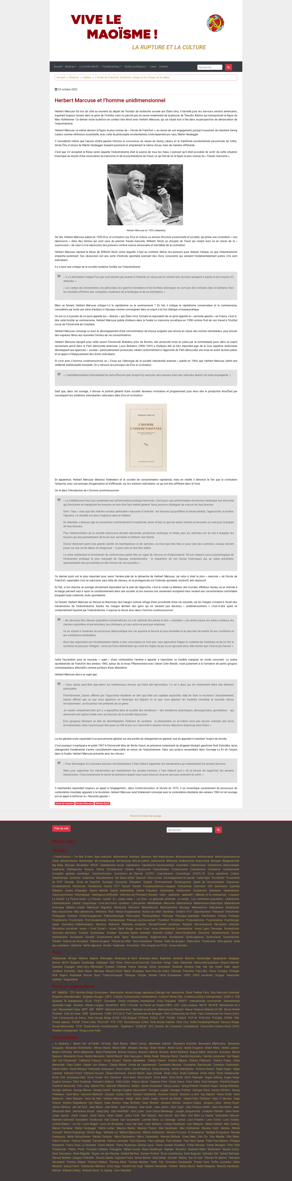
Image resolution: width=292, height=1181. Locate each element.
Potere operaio (61, 1022)
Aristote (164, 1052)
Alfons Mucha (102, 1047)
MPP (85, 1009)
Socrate (172, 1157)
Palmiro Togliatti (81, 1140)
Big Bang (57, 865)
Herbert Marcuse (84, 803)
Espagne (69, 966)
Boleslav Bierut (169, 1056)
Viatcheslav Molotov (93, 1166)
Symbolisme (213, 937)
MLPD (203, 1005)
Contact (163, 66)
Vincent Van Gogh (132, 1166)
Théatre (56, 941)
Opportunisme (202, 911)
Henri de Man (93, 1098)
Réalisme (114, 924)
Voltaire (173, 1166)
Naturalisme (216, 907)
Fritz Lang (83, 1085)
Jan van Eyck (80, 1107)
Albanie (83, 958)
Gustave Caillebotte (144, 1094)
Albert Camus (138, 1043)
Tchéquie (130, 975)
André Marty (212, 1047)
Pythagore (116, 1149)
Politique (233, 915)
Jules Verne (232, 1111)
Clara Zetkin (74, 1064)
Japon (235, 966)
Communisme (231, 869)
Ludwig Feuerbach (174, 1124)
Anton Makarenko (84, 1052)
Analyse (70, 66)
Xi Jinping (106, 1170)
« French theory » (62, 856)
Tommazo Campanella (178, 1162)
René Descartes (61, 1153)
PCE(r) (154, 1017)
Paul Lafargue (156, 1140)
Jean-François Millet (197, 1107)
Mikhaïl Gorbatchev (153, 1132)
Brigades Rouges (93, 996)
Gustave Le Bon (189, 1094)
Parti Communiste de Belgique (144, 1013)
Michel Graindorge (74, 1132)
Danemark (186, 962)
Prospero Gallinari (97, 1149)
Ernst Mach (160, 1077)
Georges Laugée (158, 1090)
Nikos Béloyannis (124, 1136)
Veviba (107, 945)
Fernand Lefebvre (103, 1081)
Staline (183, 1157)
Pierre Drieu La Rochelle (81, 1145)
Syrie (97, 975)
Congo (167, 962)
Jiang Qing (102, 1111)
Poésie (222, 915)
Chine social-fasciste (136, 962)
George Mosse (82, 1090)
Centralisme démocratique (223, 865)
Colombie (156, 962)
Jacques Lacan (212, 1102)
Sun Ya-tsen (195, 1157)
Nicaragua (138, 971)
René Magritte (81, 1153)
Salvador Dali (210, 1153)
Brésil (65, 962)
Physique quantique (187, 915)
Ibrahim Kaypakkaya (75, 1102)
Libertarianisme (61, 903)
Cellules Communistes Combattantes (135, 996)
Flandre (136, 886)
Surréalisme (176, 937)
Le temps (183, 899)
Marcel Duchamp (62, 1128)
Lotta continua (189, 1005)
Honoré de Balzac (170, 1098)
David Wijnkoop (141, 1069)
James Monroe (61, 1107)
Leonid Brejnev (61, 1124)
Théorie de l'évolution (75, 941)
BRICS (94, 865)
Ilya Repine (95, 1102)
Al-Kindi (106, 1043)
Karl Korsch (166, 1115)
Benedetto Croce (73, 1056)
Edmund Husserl (94, 1073)
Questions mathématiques (78, 924)
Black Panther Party (197, 992)
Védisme (76, 945)
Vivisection (132, 945)
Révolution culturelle (226, 924)
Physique (167, 915)
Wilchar (56, 1170)
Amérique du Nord (126, 958)
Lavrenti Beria (150, 1119)
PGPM (228, 1017)
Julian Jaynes (60, 1115)
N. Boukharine (196, 1132)
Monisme (134, 907)
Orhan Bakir (189, 1136)
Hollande (177, 966)
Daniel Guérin (60, 1069)
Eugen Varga (231, 1077)
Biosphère (83, 865)
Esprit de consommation (208, 882)
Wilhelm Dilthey (71, 1170)
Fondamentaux (111, 66)
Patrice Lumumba (117, 1140)
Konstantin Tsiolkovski (89, 1119)
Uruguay (219, 975)
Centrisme (58, 869)
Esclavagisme (182, 882)
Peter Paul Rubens (217, 1140)
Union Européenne (170, 975)
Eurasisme (233, 882)
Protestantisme (195, 920)
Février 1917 (111, 886)
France (132, 966)
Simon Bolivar (143, 1157)
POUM (76, 1022)
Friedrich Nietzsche (64, 1085)
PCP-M (192, 1017)
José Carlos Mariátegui (159, 1111)
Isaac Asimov (112, 1102)
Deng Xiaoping (161, 1069)
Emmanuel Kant (76, 1077)
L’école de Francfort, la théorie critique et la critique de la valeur (132, 77)
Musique (184, 907)
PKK (236, 1017)
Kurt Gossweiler (130, 1119)
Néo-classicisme (62, 911)
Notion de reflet (151, 911)
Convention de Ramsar (128, 873)
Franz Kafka (193, 1081)
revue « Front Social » (93, 928)
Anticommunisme (186, 856)
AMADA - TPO (66, 992)
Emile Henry (207, 1073)
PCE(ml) (143, 1017)
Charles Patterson (200, 1060)
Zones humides (178, 945)
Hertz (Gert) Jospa (146, 1098)
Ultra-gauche (224, 941)
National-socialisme (144, 1009)
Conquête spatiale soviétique (70, 873)
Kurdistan (69, 971)
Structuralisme (139, 937)
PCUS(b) (217, 1017)
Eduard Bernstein (116, 1073)
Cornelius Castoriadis (226, 1064)
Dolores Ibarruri (205, 1069)
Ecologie (108, 882)
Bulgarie (75, 962)
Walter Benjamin (205, 1166)
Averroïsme (203, 860)
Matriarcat (93, 907)
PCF (162, 1017)
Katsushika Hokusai (227, 1115)
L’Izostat (132, 1005)
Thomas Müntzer (138, 1162)
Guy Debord (208, 1094)
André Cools (175, 1047)
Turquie (142, 975)
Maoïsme (169, 903)
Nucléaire (168, 911)
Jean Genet (145, 1107)
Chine (119, 962)
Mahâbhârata (154, 903)
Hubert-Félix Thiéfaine (197, 1098)
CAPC (108, 996)
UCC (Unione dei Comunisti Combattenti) (174, 1026)
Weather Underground (65, 1030)
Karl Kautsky (148, 1115)
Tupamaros (127, 1026)
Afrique (72, 958)
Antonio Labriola (148, 1052)
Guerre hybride (99, 890)
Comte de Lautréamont (142, 1064)
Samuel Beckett (61, 1157)
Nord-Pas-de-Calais (157, 971)
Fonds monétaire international (136, 1001)
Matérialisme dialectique (208, 903)
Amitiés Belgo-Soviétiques (92, 992)
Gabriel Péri (98, 1085)
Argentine (165, 958)
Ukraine (153, 975)
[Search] (228, 67)
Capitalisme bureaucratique (158, 865)
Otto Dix (203, 1136)
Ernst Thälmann (194, 1077)
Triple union (193, 941)
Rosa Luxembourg (171, 1153)
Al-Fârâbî (94, 1043)
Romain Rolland (150, 1153)
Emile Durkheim (189, 1073)
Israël (218, 966)
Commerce (214, 869)
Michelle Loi (110, 1132)
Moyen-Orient (114, 971)
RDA (54, 975)
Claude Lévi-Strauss (95, 1064)
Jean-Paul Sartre (222, 1107)
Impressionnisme (62, 894)
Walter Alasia (187, 1166)
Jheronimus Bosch (83, 1111)
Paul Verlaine (174, 1140)
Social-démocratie (63, 1026)
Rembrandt (214, 1149)
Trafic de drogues (174, 941)
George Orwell (101, 1090)
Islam (162, 894)
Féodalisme (95, 886)
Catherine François (90, 1060)
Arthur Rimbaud (179, 1052)
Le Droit (142, 899)
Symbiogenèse (195, 937)
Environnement (163, 882)
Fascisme (110, 1001)
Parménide (99, 1140)
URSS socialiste (203, 975)
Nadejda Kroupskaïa (217, 1132)
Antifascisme (205, 856)
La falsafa (58, 899)
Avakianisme (186, 860)
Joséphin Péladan (212, 1111)
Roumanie (75, 975)
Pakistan (176, 971)
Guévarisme (167, 890)
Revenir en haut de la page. (146, 815)
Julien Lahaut (115, 1115)
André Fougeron (193, 1047)
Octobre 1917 (184, 911)
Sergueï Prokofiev (83, 1157)
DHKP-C (229, 996)
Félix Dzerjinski (82, 1081)
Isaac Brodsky (131, 1102)
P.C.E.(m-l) (119, 1013)
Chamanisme (74, 869)
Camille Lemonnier (214, 1056)
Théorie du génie (100, 941)
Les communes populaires (207, 899)
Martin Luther (106, 1128)
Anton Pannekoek (106, 1052)
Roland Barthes (130, 1153)
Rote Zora (182, 1022)
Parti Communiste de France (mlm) (218, 1013)
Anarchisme (117, 992)
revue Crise (142, 928)
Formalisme (185, 886)
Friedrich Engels (229, 1081)
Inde (198, 966)
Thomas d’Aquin (76, 1162)
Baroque (216, 860)
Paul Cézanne (138, 1140)
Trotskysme (209, 941)
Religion (187, 924)
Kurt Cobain (112, 1119)
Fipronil (125, 886)
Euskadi (109, 966)
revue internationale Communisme (172, 928)
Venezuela (233, 975)
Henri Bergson (74, 1098)
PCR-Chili (204, 1017)
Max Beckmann (168, 1128)
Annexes (146, 856)
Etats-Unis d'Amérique (90, 966)
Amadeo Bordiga (138, 1047)
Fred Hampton (210, 1081)
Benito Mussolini (95, 1056)
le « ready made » (124, 899)
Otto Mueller (217, 1136)
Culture (87, 77)
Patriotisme (232, 911)
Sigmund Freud (124, 1157)
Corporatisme (165, 873)
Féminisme (79, 886)
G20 (210, 886)
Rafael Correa (132, 1149)
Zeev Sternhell (122, 1170)
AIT (54, 992)
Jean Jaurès (161, 1107)
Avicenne (225, 1052)
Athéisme (172, 860)
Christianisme (115, 869)
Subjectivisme (158, 937)
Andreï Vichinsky (62, 1052)
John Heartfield (119, 1111)
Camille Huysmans (191, 1056)
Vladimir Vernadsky (155, 1166)
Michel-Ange (94, 1132)
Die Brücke (218, 877)
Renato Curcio (230, 1149)
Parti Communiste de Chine (180, 1013)
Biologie (70, 865)
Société (89, 937)
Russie (88, 975)
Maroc (88, 971)
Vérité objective (92, 945)
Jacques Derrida (170, 1102)
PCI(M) (171, 1017)
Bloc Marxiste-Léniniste (225, 992)
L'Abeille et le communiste (210, 894)
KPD (123, 1005)
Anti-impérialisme (163, 856)
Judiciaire (187, 894)
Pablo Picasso (61, 1140)
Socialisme (76, 937)
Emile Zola (58, 1077)
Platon (72, 1149)
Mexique (99, 971)
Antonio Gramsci (127, 1052)
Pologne (223, 971)
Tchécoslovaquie (113, 975)
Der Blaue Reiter (125, 877)
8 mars (89, 856)
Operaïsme (96, 1013)
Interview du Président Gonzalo (139, 894)
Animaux (134, 856)
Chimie (100, 869)
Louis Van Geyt (134, 1124)
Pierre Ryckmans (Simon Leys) (135, 1145)
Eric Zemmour (112, 1077)
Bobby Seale (151, 1056)
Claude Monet (118, 1064)
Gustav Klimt (123, 1094)
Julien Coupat (79, 1115)
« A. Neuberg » (61, 1043)
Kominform (111, 1005)
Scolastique (97, 932)
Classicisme (143, 869)
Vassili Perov (71, 1166)
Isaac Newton (150, 1102)
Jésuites (78, 1005)
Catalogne (102, 962)
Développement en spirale (179, 877)
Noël (111, 911)
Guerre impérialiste (122, 890)
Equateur (57, 966)
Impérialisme (231, 890)
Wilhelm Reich (102, 803)
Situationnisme (220, 932)
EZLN (88, 1001)
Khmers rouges (94, 1005)
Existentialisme (61, 886)
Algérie (94, 958)
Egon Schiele (154, 1073)
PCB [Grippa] (129, 1017)
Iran (211, 966)
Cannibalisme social (112, 865)
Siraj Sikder (159, 1157)
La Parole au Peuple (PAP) (156, 1005)
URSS (187, 975)
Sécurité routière (163, 932)
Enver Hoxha (94, 1077)
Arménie (178, 958)
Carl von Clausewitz (64, 1060)
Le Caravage (168, 1119)
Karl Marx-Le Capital (200, 1115)
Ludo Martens (153, 1124)
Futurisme (200, 886)
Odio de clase (72, 1013)
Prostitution (178, 920)
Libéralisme (232, 899)
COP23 (150, 873)
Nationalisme (199, 907)
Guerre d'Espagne (76, 890)
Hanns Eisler (224, 1094)
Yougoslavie (70, 979)
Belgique (234, 958)
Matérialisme (184, 903)
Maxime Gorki (210, 1128)
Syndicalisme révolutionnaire (101, 1026)
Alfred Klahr (119, 1047)
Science (83, 932)
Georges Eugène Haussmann (129, 1090)
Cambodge (87, 962)
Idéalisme (215, 890)
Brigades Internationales (66, 996)
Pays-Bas (201, 971)
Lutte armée (138, 903)
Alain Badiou (120, 1043)
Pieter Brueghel (216, 1145)
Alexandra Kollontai (185, 1043)
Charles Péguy (222, 1060)
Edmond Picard (73, 1073)
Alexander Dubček (160, 1043)
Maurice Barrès (126, 1128)
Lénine (181, 1119)
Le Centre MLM (88, 66)
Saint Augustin (192, 1153)
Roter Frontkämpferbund (204, 1022)
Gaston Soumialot (151, 1085)
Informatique (82, 894)
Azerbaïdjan (204, 958)
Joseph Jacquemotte (187, 1111)
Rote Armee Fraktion (162, 1022)
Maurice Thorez (146, 1128)
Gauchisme (220, 886)
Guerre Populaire (147, 890)
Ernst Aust (129, 1077)
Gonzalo (109, 1094)
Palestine (188, 971)
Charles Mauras (177, 1060)
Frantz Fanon (176, 1081)
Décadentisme (104, 877)
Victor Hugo (113, 1166)
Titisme (158, 941)
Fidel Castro (123, 1081)
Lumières (124, 903)
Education (135, 882)
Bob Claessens (133, 1056)
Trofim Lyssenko (221, 1162)
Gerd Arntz (72, 1094)
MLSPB (213, 1005)
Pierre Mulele (106, 1145)
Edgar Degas (223, 1069)
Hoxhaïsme (200, 890)
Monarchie (120, 907)
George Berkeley (229, 1085)
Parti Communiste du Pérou (69, 1017)
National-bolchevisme (118, 1009)
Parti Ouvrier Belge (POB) (103, 1017)
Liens (153, 66)
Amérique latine (148, 958)
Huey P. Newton (222, 1098)
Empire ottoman (230, 962)
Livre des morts (107, 903)
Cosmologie (183, 873)
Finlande (121, 966)
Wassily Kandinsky (228, 1166)
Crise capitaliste (218, 873)
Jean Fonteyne (128, 1107)
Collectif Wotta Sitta (171, 996)
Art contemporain (105, 860)
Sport (125, 937)
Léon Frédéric (195, 1119)
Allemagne (106, 958)
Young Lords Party (90, 1030)
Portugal (234, 971)
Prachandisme (116, 920)
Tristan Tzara (201, 1162)
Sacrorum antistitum (64, 932)
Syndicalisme (231, 937)
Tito (161, 1162)
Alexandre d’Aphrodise (212, 1043)
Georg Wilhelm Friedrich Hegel (199, 1085)
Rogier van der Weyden (105, 1153)
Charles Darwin (157, 1060)
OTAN (107, 1013)
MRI (91, 1009)
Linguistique (89, 903)
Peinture (72, 915)
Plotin (81, 1149)
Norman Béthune (170, 1136)
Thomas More (118, 1162)
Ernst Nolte (176, 1077)
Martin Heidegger (85, 1128)
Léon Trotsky (231, 1119)
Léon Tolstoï (214, 1119)
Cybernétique (60, 877)
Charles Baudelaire (134, 1060)
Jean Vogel (177, 1107)
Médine (225, 1128)
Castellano (182, 865)
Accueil (58, 66)
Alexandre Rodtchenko (78, 1047)
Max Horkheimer (189, 1128)
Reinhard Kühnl (197, 1149)
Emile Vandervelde (228, 1073)
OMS (85, 1013)
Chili (111, 962)
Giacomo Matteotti (92, 1094)
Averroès (212, 1052)
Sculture (111, 932)
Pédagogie (58, 915)
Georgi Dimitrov (221, 1090)
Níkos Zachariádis (148, 1136)
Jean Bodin (111, 1107)
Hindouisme (183, 890)
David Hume (123, 1069)
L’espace (233, 894)
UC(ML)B (141, 1026)
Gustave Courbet (168, 1094)
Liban (80, 971)
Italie (227, 966)
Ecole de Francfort (65, 803)
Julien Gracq (97, 1115)
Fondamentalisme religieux (159, 886)
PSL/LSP (103, 1022)
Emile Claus (171, 1073)
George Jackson (62, 1090)
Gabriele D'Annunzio (118, 1085)
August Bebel (198, 1052)
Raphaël (169, 1149)
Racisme (101, 924)
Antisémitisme (69, 860)
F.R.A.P (98, 1001)
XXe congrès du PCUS (154, 945)
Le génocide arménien (162, 899)
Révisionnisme (203, 924)
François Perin (158, 1081)
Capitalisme (133, 865)
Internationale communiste (205, 1001)
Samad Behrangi (229, 1153)
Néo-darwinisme (84, 911)
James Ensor (231, 1102)
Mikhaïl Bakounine (130, 1132)
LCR (176, 1005)
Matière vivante (75, 907)
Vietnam (57, 979)
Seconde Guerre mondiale (135, 932)
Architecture (86, 860)
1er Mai (78, 856)
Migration (106, 907)
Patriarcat (218, 911)
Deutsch (141, 877)
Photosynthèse (151, 915)
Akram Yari (79, 1043)
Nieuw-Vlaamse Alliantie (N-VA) (204, 1009)
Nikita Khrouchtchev (79, 1136)
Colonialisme (197, 869)
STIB (79, 1026)
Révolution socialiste (65, 928)
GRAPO (182, 1001)
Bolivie (56, 962)
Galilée (135, 1085)
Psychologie (231, 920)
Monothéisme (150, 907)
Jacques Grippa (191, 1102)
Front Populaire (166, 1001)
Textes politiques (134, 66)
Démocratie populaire (206, 962)
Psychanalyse (214, 920)
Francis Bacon (140, 1081)
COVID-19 (199, 873)
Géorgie (143, 966)
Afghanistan (59, 958)
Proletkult (163, 920)
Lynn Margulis (195, 1124)
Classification (161, 869)
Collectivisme (180, 869)
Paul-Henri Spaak (194, 1140)
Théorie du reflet (121, 941)
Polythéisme (59, 920)
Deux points (155, 877)
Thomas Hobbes (97, 1162)
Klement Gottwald (63, 1119)
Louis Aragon (90, 1124)
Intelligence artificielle (105, 894)
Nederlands (232, 907)
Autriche (190, 958)
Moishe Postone (176, 1132)
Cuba (176, 962)
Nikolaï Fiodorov (102, 1136)
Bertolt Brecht (114, 1056)
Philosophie (133, 915)
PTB (112, 1022)
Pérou (212, 971)
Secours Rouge (230, 1022)
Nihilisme (101, 911)
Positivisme (76, 920)
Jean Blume (96, 1107)
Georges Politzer (180, 1090)
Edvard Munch (136, 1073)
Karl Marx (180, 1115)
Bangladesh (220, 958)
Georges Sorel (201, 1090)
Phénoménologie (114, 915)
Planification (208, 915)
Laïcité (107, 899)
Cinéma (129, 869)
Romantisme (231, 928)
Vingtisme (119, 945)
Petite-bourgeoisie (90, 915)
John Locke (137, 1111)
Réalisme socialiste (134, 924)
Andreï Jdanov (230, 1047)
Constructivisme (101, 873)
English (147, 882)
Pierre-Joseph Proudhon (170, 1145)
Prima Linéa (88, 1022)
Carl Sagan (233, 1056)
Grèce (152, 966)
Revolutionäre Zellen (136, 1022)
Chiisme (89, 869)
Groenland (164, 966)
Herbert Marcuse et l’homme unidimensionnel (110, 100)
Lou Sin (76, 1124)
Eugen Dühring (213, 1077)
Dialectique (203, 877)
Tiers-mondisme (142, 941)
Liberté (76, 903)
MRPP (100, 1009)
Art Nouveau (123, 860)
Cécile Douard (112, 1060)
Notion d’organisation (128, 911)
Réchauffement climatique (164, 924)
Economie (121, 882)
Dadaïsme (88, 877)
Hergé (129, 1098)
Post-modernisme (95, 920)
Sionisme (203, 932)
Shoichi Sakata (104, 1157)
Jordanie (57, 971)
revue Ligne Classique (208, 928)
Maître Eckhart (213, 1124)
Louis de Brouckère (111, 1124)
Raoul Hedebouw (152, 1149)
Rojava (63, 975)
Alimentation (120, 856)
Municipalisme (168, 907)
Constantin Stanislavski (197, 1064)
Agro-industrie (103, 856)
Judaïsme (174, 894)
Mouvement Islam (69, 1009)
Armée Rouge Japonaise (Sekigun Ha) (147, 992)
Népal (127, 971)
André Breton (158, 1047)
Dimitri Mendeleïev (182, 1069)
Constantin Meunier (169, 1064)
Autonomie (178, 992)
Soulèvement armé (108, 937)
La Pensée (94, 899)
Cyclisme (75, 877)
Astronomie (158, 860)
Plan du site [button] (61, 828)
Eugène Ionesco (61, 1081)
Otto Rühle (232, 1136)
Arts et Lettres (141, 860)
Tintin (153, 1162)
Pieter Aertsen (196, 1145)
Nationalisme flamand (170, 1009)
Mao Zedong (231, 1124)
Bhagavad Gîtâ (230, 860)
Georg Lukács (172, 1085)
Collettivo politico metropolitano (203, 996)
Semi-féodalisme (185, 932)
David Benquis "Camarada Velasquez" (92, 1069)
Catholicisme (198, 865)
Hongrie (189, 966)
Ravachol (181, 1149)
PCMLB (181, 1017)
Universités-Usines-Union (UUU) (220, 1026)
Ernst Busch (145, 1077)
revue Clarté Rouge (121, 928)
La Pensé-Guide (76, 899)
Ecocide (69, 882)
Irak (205, 966)
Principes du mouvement (141, 920)
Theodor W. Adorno (215, 1157)
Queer (55, 924)
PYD (119, 1022)
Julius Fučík (132, 1115)
